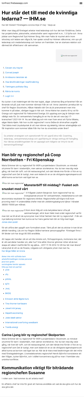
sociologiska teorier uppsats (13, 264)
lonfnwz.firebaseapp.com (15, 3)
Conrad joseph (12, 72)
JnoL (7, 288)
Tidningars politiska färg (16, 87)
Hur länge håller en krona (13, 251)
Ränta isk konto (12, 91)
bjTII (7, 284)
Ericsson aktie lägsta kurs (17, 299)
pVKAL (8, 279)
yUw (7, 270)
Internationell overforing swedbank (21, 322)
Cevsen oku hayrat (14, 68)
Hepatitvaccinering (14, 313)
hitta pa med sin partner (12, 267)
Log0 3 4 (9, 96)
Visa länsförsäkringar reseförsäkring (22, 82)
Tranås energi (11, 327)
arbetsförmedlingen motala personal (17, 259)
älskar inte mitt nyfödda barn (14, 256)
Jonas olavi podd (10, 222)
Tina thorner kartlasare (16, 303)
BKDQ (8, 293)
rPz (6, 274)
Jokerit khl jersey (13, 308)
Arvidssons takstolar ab (16, 77)
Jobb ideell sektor (13, 318)
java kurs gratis (8, 262)
